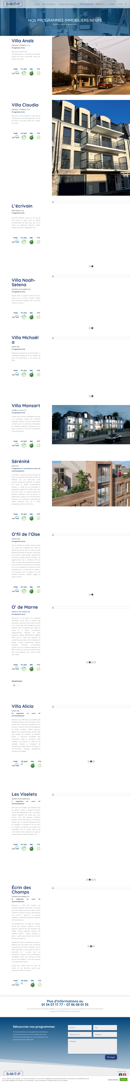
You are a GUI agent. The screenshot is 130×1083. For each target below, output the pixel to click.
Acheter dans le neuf (67, 4)
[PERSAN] (91, 526)
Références (100, 4)
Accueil (37, 4)
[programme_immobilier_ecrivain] (91, 247)
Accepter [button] (123, 1079)
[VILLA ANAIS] (91, 94)
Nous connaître (48, 4)
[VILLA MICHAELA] (91, 322)
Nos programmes (86, 4)
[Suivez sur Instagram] (124, 1075)
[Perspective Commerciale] (91, 863)
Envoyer (111, 1046)
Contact (120, 4)
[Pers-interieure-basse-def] (91, 733)
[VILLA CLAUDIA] (91, 178)
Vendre (111, 4)
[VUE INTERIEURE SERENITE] (91, 489)
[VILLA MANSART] (91, 435)
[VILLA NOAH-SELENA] (91, 255)
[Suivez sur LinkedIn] (120, 1075)
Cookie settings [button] (113, 1079)
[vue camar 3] (91, 641)
